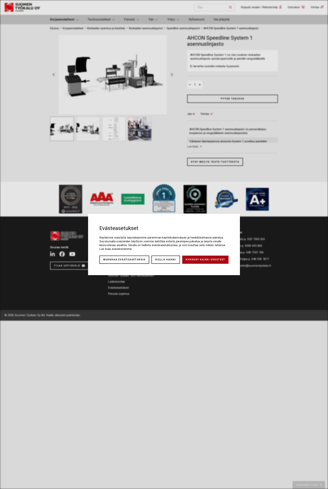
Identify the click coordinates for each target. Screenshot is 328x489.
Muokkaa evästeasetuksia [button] (124, 259)
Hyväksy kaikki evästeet (205, 259)
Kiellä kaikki (165, 259)
